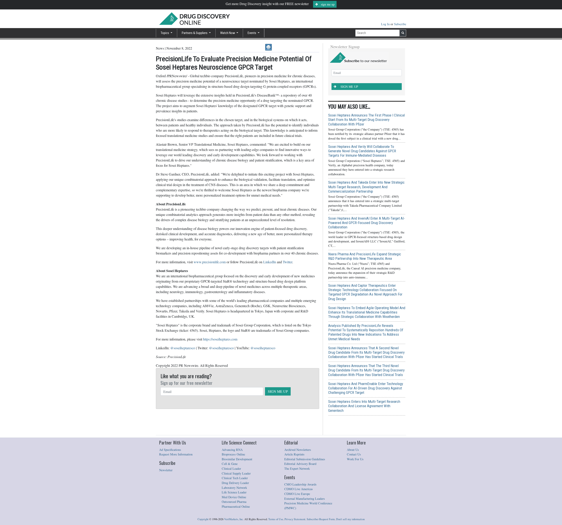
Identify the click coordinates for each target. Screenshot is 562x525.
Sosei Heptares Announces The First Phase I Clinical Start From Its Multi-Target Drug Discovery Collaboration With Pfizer (366, 119)
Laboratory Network (234, 488)
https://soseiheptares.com (220, 339)
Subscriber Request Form (321, 519)
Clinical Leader (231, 468)
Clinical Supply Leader (236, 473)
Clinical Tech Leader (235, 478)
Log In (386, 24)
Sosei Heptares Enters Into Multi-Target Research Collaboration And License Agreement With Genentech (364, 405)
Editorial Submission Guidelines (304, 459)
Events (252, 33)
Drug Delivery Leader (235, 483)
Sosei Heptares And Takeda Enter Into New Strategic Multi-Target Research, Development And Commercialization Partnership (366, 186)
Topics (165, 33)
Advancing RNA (232, 450)
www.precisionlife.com (210, 262)
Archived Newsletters (297, 450)
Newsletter (166, 470)
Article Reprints (294, 454)
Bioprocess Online (233, 454)
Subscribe (400, 24)
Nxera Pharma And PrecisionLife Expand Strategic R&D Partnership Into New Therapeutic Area (364, 256)
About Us (353, 450)
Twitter (287, 262)
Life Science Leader (234, 492)
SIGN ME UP (278, 391)
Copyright (203, 519)
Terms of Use (275, 519)
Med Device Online (234, 497)
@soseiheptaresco (182, 348)
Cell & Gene (230, 464)
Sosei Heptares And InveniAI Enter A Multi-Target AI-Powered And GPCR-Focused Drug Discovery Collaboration (366, 222)
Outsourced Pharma (234, 502)
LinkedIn (269, 262)
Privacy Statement (295, 519)
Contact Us (354, 454)
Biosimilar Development (237, 459)
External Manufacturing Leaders (304, 498)
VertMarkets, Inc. (234, 519)
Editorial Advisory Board (300, 464)
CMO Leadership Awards (300, 484)
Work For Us (355, 459)
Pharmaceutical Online (236, 506)
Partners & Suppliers (195, 33)
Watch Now (228, 33)
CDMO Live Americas (298, 489)
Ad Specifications (170, 450)
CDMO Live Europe (297, 494)
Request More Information (176, 454)
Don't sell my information (350, 519)
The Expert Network (297, 468)
